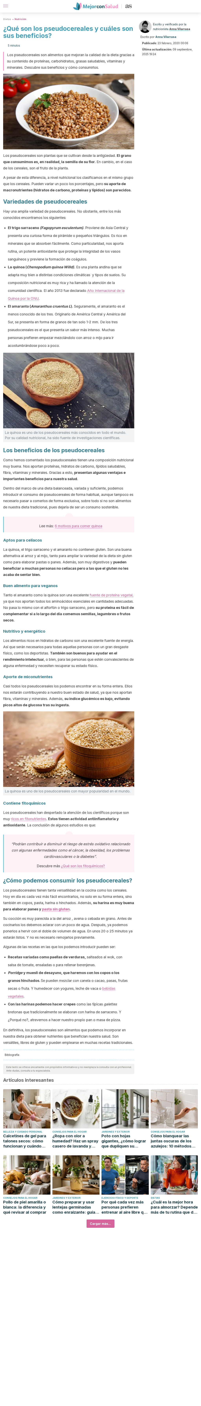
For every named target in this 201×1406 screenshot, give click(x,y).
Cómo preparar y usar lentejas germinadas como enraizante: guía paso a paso (73, 1207)
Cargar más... (100, 1224)
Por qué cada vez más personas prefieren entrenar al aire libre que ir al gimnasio (124, 1207)
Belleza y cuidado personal (22, 1131)
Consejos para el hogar (69, 1131)
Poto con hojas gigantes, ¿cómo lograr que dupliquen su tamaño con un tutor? (123, 1141)
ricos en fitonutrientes (28, 819)
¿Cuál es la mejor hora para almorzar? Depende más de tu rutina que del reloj (174, 1207)
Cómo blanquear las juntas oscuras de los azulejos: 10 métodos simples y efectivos (171, 1141)
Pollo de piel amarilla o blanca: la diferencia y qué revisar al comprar (24, 1207)
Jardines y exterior (115, 1131)
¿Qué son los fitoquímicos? (83, 866)
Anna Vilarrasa (179, 29)
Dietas (7, 19)
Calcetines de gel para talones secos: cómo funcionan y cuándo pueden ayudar (24, 1141)
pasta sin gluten (56, 909)
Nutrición (20, 19)
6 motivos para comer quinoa (78, 526)
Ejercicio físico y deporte (119, 1197)
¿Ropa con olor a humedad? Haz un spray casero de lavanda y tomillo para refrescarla (75, 1141)
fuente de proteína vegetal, (111, 595)
